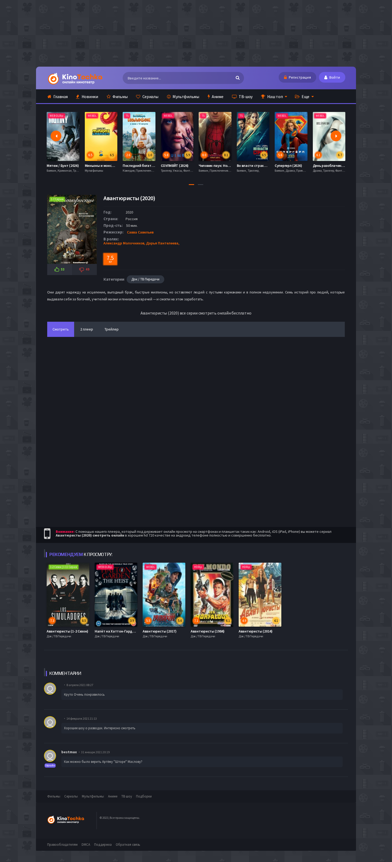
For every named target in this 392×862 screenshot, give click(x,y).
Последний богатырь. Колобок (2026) (115, 165)
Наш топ (274, 96)
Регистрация (299, 77)
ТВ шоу (126, 796)
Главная (60, 96)
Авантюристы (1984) (208, 631)
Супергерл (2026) (250, 165)
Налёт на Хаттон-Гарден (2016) (120, 631)
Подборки (144, 796)
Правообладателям (62, 844)
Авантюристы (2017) (160, 631)
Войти (334, 77)
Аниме (217, 96)
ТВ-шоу (245, 96)
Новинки (89, 96)
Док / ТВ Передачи (145, 279)
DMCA (86, 844)
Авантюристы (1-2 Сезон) (67, 631)
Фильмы (119, 96)
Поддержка (103, 844)
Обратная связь (128, 844)
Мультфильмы (185, 96)
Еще (305, 96)
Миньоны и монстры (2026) (69, 165)
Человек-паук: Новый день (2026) (188, 165)
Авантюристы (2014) (256, 631)
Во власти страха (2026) (218, 165)
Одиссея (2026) (325, 165)
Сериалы (150, 96)
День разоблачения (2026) (296, 165)
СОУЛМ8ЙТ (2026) (137, 165)
